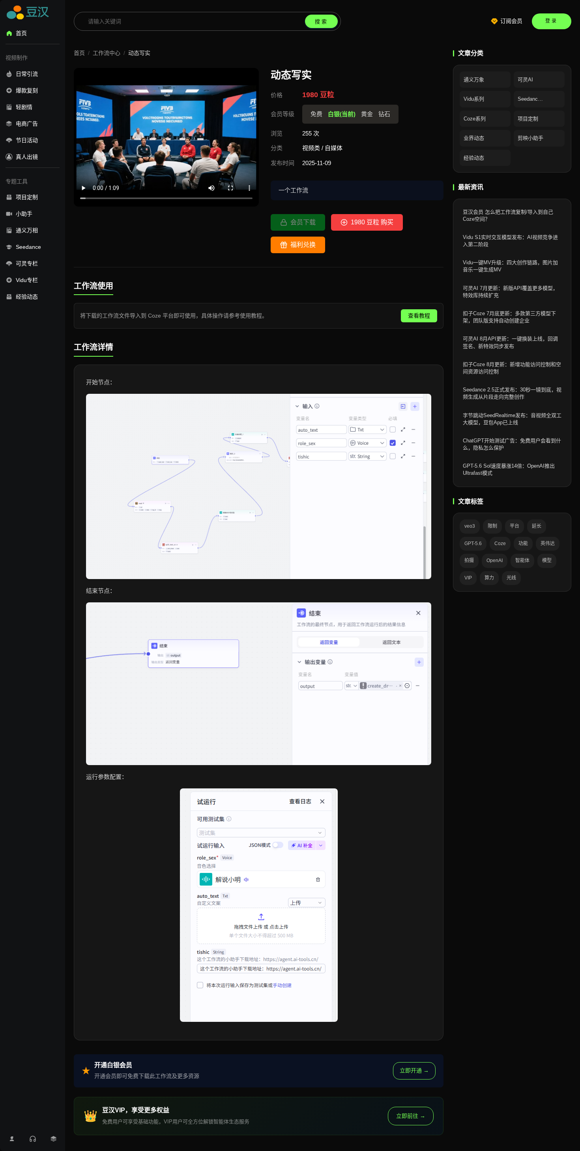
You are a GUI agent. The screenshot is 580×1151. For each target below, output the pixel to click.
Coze (500, 543)
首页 (21, 33)
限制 (492, 526)
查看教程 (419, 315)
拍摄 (469, 560)
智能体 (522, 560)
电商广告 (27, 123)
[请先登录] (11, 1138)
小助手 (24, 214)
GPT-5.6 (473, 543)
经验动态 (27, 296)
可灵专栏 (27, 263)
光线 (511, 578)
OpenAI (494, 560)
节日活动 (27, 140)
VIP (468, 578)
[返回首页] (29, 14)
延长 (536, 526)
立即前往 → (410, 1116)
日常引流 (27, 74)
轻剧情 (24, 107)
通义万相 (27, 230)
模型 (547, 560)
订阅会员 (511, 21)
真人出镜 (27, 157)
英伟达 (548, 543)
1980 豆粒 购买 (372, 222)
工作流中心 (106, 53)
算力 (489, 578)
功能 (523, 543)
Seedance (28, 247)
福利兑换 (303, 244)
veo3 (469, 526)
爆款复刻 (27, 90)
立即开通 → (414, 1070)
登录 (551, 21)
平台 (514, 526)
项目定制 (27, 197)
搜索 (321, 21)
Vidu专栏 (27, 280)
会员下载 (303, 222)
